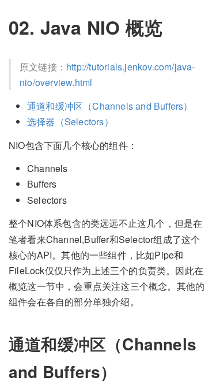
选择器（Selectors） (70, 121)
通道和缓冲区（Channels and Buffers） (110, 106)
